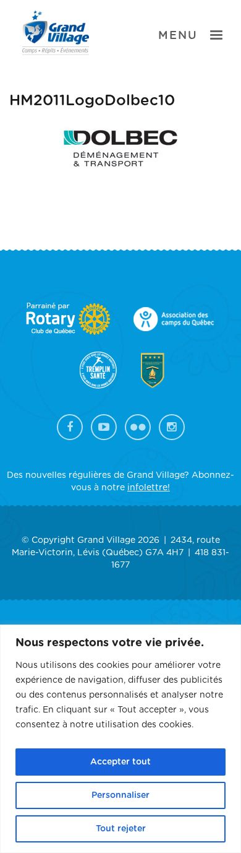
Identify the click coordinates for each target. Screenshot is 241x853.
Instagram (172, 427)
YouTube (104, 427)
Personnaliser (120, 795)
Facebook (70, 427)
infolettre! (148, 487)
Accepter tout (120, 762)
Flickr (138, 427)
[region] (120, 739)
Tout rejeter (121, 829)
